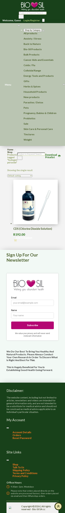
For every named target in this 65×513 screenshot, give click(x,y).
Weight (28, 139)
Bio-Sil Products (33, 49)
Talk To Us (18, 467)
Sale (26, 123)
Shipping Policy (21, 470)
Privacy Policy (20, 476)
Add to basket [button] (24, 237)
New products (32, 97)
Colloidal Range (32, 70)
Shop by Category (33, 30)
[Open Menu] (43, 20)
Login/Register (31, 20)
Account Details (22, 432)
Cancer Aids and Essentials (39, 59)
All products (30, 33)
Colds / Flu (29, 65)
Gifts (26, 81)
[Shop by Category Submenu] (43, 30)
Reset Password (22, 438)
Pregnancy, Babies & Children (40, 113)
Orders (17, 435)
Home (10, 149)
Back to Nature (32, 43)
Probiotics (29, 118)
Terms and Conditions (25, 473)
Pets (26, 107)
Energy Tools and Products (39, 75)
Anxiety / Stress (32, 38)
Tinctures (29, 134)
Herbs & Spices (32, 86)
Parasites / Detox (33, 102)
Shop (9, 152)
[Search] (21, 17)
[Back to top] (58, 506)
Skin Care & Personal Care (38, 128)
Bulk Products (31, 54)
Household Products (35, 91)
